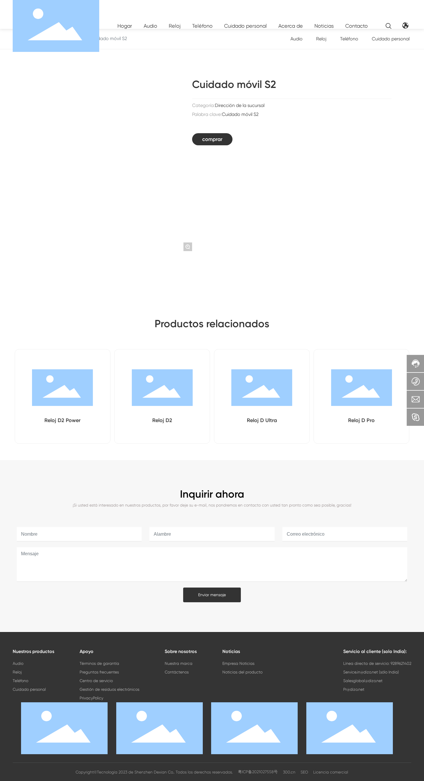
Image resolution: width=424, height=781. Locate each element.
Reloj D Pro (361, 420)
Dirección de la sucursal (239, 105)
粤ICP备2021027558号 (258, 771)
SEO (304, 772)
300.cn (289, 772)
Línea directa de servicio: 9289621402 (377, 663)
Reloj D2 (162, 420)
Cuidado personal (391, 39)
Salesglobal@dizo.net (362, 680)
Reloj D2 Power (62, 420)
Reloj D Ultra (262, 420)
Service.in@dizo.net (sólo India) (371, 672)
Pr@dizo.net (353, 689)
